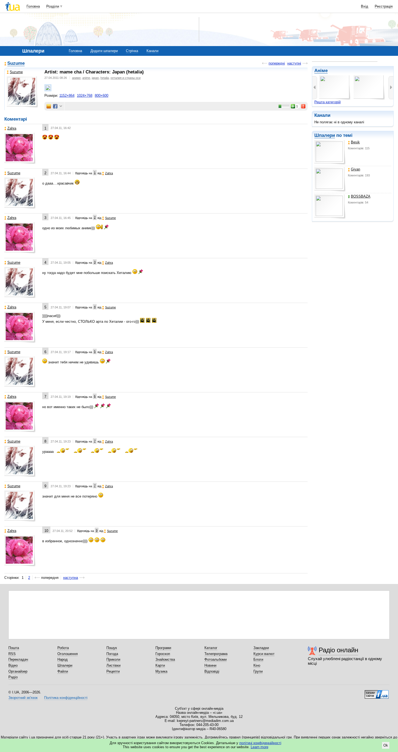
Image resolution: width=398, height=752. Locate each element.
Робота (63, 648)
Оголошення (67, 654)
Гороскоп (162, 654)
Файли (62, 671)
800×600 (101, 95)
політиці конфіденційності (260, 743)
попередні (277, 63)
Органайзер (17, 671)
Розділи (52, 6)
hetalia (104, 77)
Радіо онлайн (338, 650)
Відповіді (211, 671)
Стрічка (132, 51)
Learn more (259, 747)
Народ (62, 659)
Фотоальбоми (215, 659)
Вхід (364, 6)
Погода (112, 654)
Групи (258, 671)
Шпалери (324, 135)
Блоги (258, 659)
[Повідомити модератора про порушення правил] (303, 106)
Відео (13, 665)
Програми (163, 648)
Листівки (113, 665)
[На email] (49, 106)
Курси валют (264, 654)
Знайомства (165, 659)
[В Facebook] (55, 106)
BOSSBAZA (360, 196)
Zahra (11, 128)
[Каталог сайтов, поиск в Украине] (377, 692)
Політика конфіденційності (65, 698)
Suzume (16, 63)
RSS (12, 654)
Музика (161, 671)
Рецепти (113, 671)
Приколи (113, 659)
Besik (355, 142)
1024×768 (84, 95)
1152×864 (66, 95)
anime (86, 77)
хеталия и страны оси (125, 77)
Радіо (13, 677)
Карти (160, 665)
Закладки (261, 648)
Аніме (321, 70)
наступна (70, 578)
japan (95, 77)
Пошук (111, 648)
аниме (76, 77)
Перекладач (18, 659)
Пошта (13, 648)
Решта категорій (327, 102)
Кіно (256, 665)
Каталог (210, 648)
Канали (152, 51)
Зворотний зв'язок (23, 698)
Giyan (355, 169)
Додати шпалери (104, 51)
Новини (210, 665)
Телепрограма (215, 654)
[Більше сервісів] (61, 106)
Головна (33, 6)
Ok (385, 745)
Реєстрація (384, 6)
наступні (294, 63)
